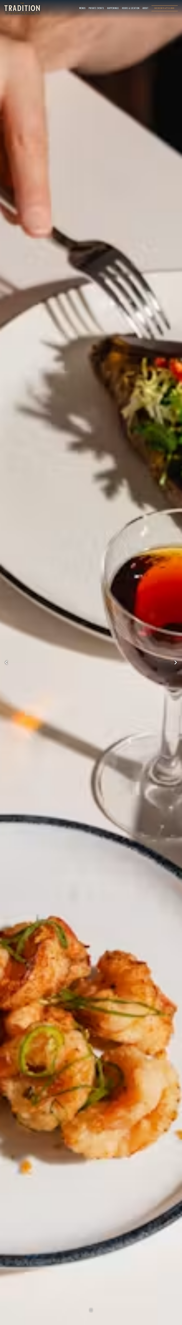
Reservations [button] (165, 8)
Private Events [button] (96, 8)
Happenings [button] (113, 8)
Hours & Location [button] (130, 8)
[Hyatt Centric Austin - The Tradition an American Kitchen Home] (22, 8)
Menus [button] (82, 8)
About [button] (146, 8)
